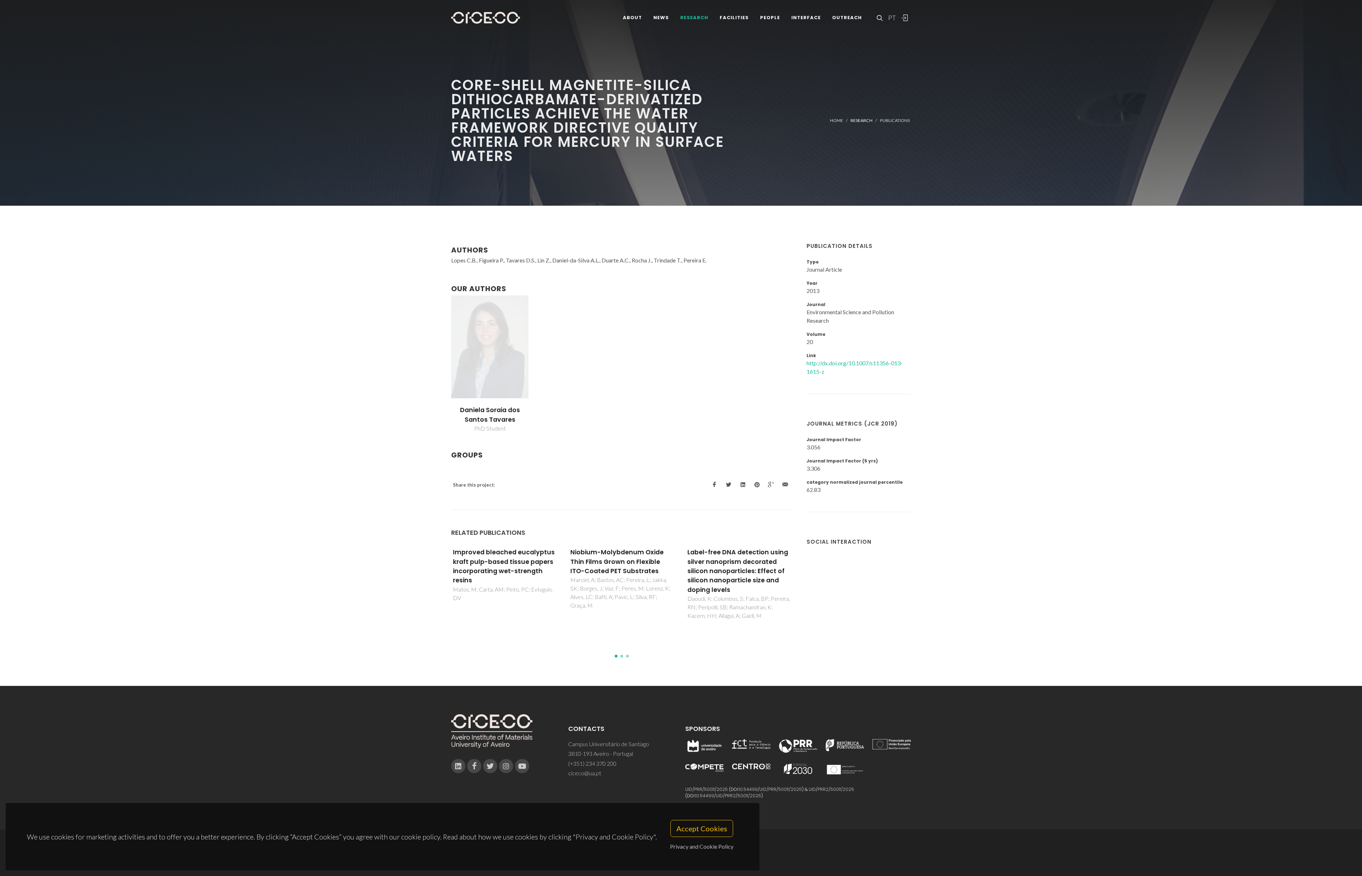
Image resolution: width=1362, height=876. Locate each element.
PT (891, 17)
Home (836, 120)
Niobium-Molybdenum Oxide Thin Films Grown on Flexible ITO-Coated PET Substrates (617, 561)
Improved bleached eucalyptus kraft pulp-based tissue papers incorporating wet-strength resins (504, 566)
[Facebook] (474, 766)
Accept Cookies (701, 828)
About (632, 17)
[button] (616, 656)
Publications (895, 120)
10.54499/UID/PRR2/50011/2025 (728, 796)
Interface (806, 17)
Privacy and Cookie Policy (701, 846)
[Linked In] (458, 766)
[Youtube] (522, 766)
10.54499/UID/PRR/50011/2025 (770, 789)
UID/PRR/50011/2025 (706, 789)
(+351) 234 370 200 (592, 763)
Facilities (734, 17)
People (770, 17)
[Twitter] (490, 766)
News (661, 17)
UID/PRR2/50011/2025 (831, 789)
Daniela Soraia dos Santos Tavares (490, 414)
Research (694, 17)
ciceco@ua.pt (584, 773)
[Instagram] (506, 766)
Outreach (847, 17)
